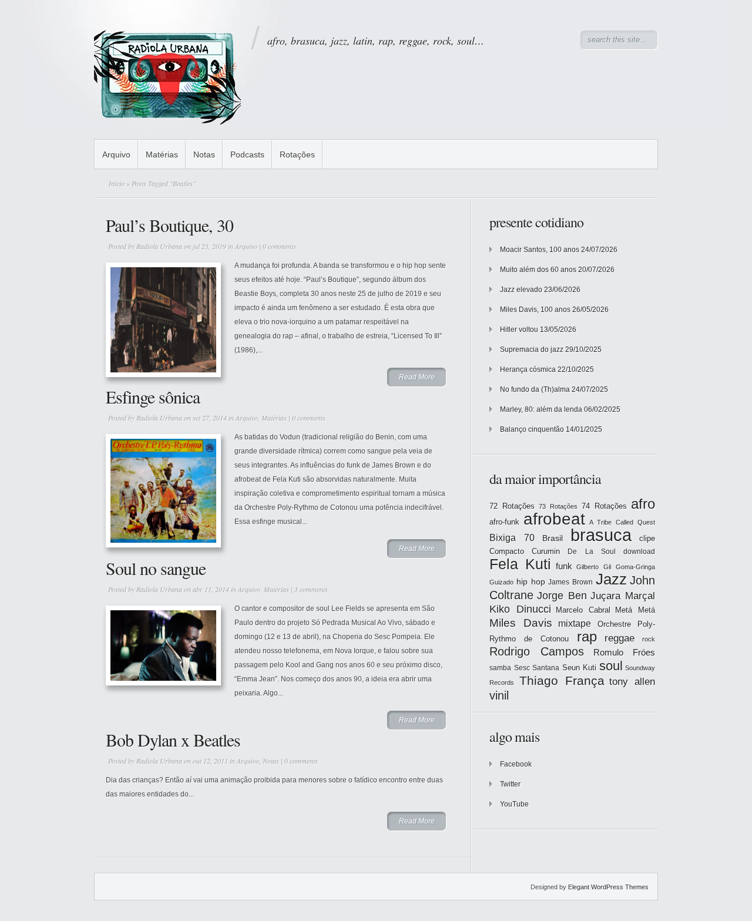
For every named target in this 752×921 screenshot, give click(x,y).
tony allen (632, 681)
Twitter (510, 784)
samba (500, 668)
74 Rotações (604, 506)
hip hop (530, 581)
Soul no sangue (156, 568)
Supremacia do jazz (531, 349)
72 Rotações (512, 506)
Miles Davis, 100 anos (535, 309)
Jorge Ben (562, 595)
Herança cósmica (528, 369)
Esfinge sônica (153, 396)
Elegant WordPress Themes (608, 886)
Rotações (297, 154)
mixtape (574, 623)
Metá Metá (635, 610)
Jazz (611, 579)
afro (643, 504)
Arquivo (116, 154)
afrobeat (554, 519)
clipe (647, 538)
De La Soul (591, 551)
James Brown (570, 582)
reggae (619, 638)
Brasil (552, 538)
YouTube (514, 804)
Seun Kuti (579, 667)
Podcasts (247, 154)
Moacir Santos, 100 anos (539, 250)
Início (117, 183)
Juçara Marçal (622, 595)
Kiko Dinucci (520, 609)
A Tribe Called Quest (622, 522)
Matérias (162, 154)
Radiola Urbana (159, 246)
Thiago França (562, 680)
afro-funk (504, 521)
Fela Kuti (520, 564)
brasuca (601, 534)
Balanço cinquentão (532, 429)
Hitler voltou (519, 329)
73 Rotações (558, 506)
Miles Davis (520, 623)
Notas (204, 154)
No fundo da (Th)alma (535, 389)
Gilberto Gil (593, 566)
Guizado (501, 582)
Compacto (506, 551)
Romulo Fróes (624, 652)
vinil (499, 695)
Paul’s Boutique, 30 (169, 225)
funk (564, 566)
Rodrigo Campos (536, 651)
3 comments (311, 589)
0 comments (279, 246)
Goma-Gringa (635, 566)
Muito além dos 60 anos (538, 269)
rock (648, 639)
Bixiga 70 (512, 537)
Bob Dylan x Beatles (173, 739)
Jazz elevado (521, 289)
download (639, 551)
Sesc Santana (537, 668)
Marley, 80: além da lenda (541, 409)
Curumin (546, 551)
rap (587, 636)
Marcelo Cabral (583, 610)
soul (611, 665)
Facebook (516, 764)
